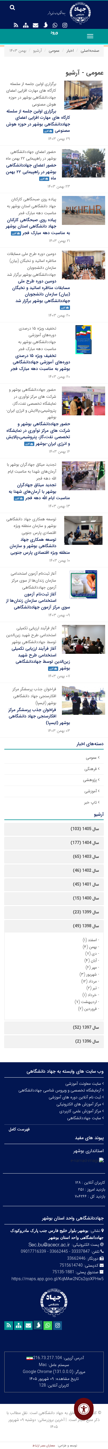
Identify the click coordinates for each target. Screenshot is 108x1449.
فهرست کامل (19, 1129)
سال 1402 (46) (86, 870)
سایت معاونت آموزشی (83, 1083)
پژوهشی (90, 780)
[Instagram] (64, 25)
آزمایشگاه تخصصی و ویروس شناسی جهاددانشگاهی (60, 1090)
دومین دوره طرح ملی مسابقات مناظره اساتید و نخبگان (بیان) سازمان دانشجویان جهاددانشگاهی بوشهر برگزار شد (41, 291)
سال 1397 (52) (86, 1027)
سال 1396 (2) (87, 1041)
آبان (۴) (90, 960)
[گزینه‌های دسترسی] (84, 1409)
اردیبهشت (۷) (86, 1002)
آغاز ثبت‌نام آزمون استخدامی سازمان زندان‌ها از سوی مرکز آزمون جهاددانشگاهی (38, 601)
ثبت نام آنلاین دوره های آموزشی (75, 1097)
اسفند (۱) (90, 940)
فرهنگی (90, 769)
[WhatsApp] (55, 25)
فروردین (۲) (87, 1009)
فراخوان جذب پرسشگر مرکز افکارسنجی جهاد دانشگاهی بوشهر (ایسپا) (39, 716)
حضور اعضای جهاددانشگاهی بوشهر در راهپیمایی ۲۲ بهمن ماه (31, 172)
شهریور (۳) (88, 974)
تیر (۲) (91, 988)
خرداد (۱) (89, 995)
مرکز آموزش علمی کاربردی (80, 1111)
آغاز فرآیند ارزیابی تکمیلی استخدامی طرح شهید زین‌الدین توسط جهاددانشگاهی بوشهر (41, 658)
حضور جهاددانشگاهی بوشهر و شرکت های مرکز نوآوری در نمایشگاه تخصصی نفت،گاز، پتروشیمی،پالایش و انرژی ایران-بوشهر (38, 434)
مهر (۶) (91, 967)
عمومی (54, 50)
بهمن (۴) (90, 947)
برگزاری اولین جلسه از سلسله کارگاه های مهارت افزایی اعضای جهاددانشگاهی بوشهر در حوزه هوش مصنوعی (38, 121)
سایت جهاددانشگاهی (84, 1118)
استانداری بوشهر (88, 1150)
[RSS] (16, 25)
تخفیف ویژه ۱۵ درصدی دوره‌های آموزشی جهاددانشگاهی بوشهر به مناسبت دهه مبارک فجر (40, 362)
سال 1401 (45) (86, 884)
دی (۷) (91, 953)
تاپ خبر (90, 802)
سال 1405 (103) (85, 829)
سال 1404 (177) (85, 843)
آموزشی (90, 791)
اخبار (70, 50)
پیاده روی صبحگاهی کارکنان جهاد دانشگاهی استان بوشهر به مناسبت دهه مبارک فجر (38, 226)
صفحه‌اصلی (90, 50)
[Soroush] (45, 25)
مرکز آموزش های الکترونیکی (79, 1104)
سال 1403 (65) (86, 857)
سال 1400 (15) (86, 898)
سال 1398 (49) (86, 926)
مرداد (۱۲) (89, 981)
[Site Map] (25, 25)
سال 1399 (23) (86, 912)
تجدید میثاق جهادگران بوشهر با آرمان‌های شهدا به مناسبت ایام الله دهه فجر (39, 491)
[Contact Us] (35, 25)
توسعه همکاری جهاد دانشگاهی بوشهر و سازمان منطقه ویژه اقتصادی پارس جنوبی (40, 546)
